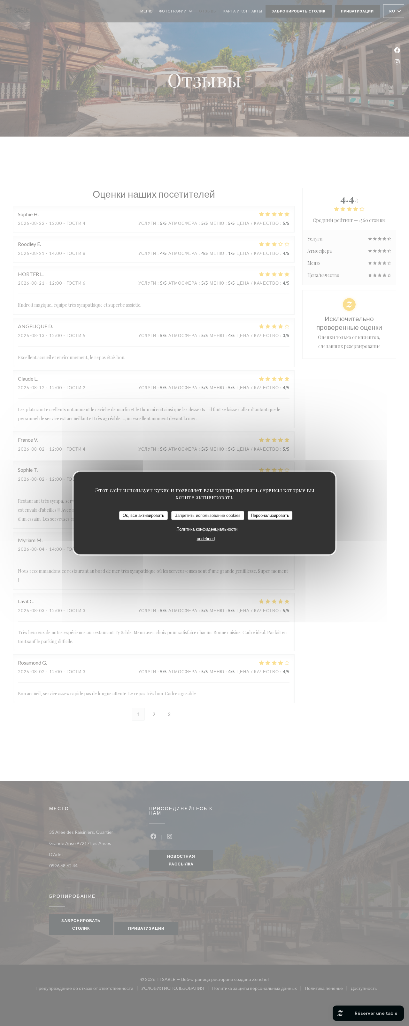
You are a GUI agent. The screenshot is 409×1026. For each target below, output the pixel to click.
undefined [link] (206, 538)
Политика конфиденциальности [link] (206, 528)
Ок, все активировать (143, 515)
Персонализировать (270, 515)
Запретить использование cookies (208, 515)
